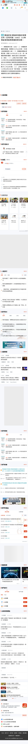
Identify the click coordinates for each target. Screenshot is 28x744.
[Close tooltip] (24, 11)
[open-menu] (1, 5)
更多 (25, 275)
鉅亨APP (7, 733)
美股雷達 (7, 355)
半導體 (6, 606)
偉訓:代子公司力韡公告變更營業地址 (13, 221)
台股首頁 (19, 103)
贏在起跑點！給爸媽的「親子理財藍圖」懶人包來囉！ (13, 100)
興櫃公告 (8, 31)
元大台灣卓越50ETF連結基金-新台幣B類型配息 (12, 524)
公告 (3, 31)
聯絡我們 (18, 735)
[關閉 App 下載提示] (1, 2)
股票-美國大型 (8, 521)
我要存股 (24, 103)
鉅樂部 (15, 733)
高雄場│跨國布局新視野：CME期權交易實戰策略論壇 (16, 139)
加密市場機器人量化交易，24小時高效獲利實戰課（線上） (16, 132)
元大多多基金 (4, 536)
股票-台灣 (7, 526)
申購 (25, 525)
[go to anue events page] (22, 5)
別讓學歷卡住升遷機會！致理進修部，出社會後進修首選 (23, 204)
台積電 (6, 602)
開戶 (25, 520)
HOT (7, 119)
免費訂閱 (24, 715)
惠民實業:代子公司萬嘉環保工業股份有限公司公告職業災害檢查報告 (14, 180)
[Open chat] (25, 8)
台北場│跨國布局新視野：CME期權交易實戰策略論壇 (16, 126)
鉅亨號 (11, 733)
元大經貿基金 (4, 530)
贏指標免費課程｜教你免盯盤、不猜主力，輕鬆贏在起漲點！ (16, 120)
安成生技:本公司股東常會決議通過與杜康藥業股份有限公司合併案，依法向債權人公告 (14, 187)
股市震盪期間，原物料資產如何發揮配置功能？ (4, 204)
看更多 (25, 111)
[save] (20, 8)
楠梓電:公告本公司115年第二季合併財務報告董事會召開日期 (23, 221)
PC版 (2, 733)
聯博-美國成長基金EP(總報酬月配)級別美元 (11, 519)
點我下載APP (16, 77)
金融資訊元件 (11, 735)
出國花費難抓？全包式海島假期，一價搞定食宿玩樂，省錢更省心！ (4, 221)
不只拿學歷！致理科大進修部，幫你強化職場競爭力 (13, 204)
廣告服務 (25, 733)
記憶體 (6, 598)
